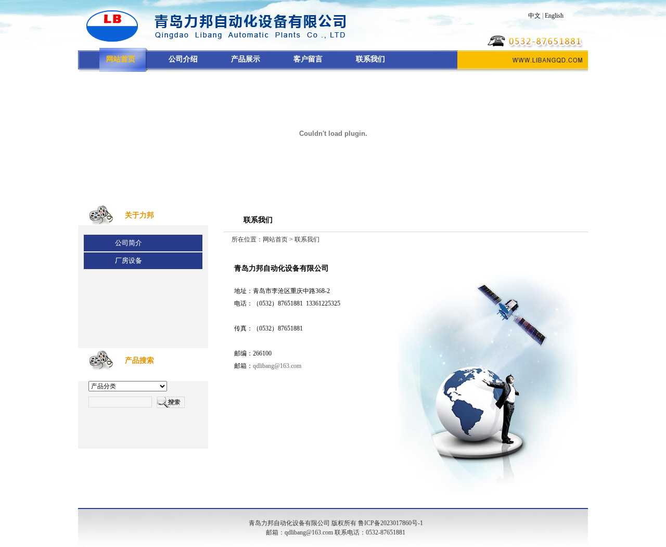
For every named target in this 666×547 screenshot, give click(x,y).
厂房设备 (128, 260)
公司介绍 (183, 59)
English (554, 15)
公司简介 (128, 243)
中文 (534, 15)
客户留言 (308, 59)
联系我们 (370, 59)
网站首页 (275, 239)
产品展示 (245, 59)
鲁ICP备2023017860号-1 (390, 523)
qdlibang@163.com (277, 366)
